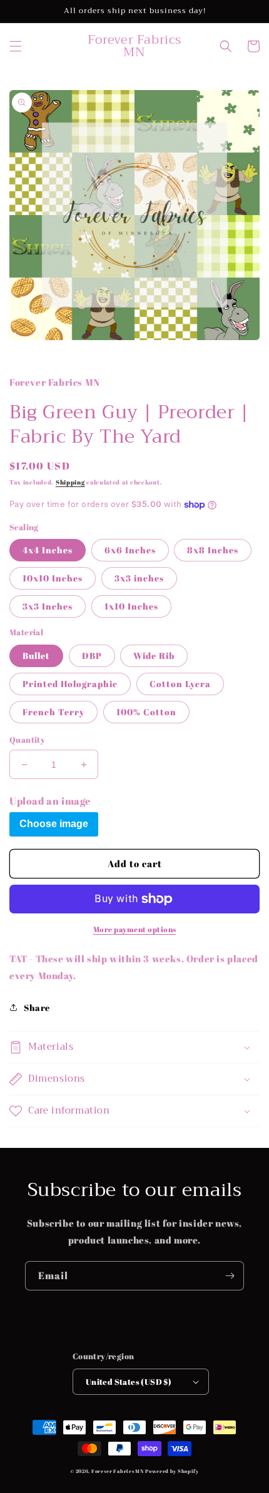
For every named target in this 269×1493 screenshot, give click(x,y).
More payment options (134, 929)
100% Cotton (146, 712)
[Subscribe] (229, 1275)
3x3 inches (139, 578)
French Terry (53, 712)
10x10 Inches (53, 578)
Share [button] (37, 1007)
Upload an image (50, 801)
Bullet (36, 655)
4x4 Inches (48, 550)
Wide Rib (154, 655)
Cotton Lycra (180, 684)
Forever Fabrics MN (117, 1470)
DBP (92, 655)
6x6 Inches (130, 550)
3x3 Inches (48, 606)
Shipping (70, 482)
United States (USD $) (128, 1381)
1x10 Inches (131, 606)
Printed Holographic (70, 684)
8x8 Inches (212, 550)
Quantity (27, 739)
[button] (15, 46)
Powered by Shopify (172, 1470)
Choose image (53, 823)
